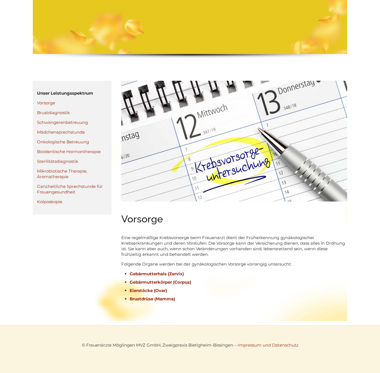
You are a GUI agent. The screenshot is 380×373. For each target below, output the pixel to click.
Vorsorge (46, 102)
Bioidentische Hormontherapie (69, 151)
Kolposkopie (49, 201)
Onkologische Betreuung (63, 141)
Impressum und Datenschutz (268, 345)
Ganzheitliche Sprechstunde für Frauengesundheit (70, 189)
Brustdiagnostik (53, 112)
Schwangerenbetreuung (62, 122)
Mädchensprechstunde (61, 132)
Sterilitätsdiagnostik (57, 161)
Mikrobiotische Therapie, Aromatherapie (62, 173)
